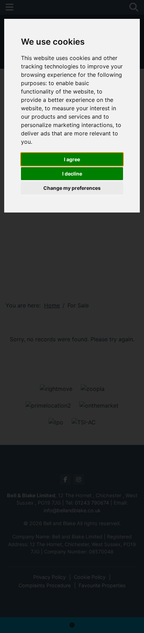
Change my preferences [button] (72, 188)
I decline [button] (72, 174)
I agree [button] (72, 159)
